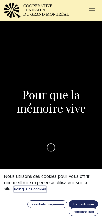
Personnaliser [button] (83, 212)
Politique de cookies (30, 189)
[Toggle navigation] (92, 10)
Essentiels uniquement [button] (47, 204)
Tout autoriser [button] (83, 204)
